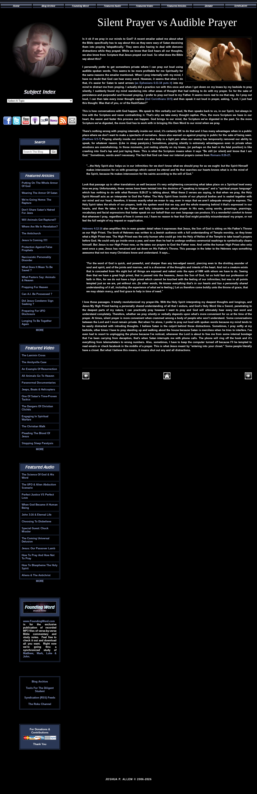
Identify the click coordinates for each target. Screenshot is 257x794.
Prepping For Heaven (35, 287)
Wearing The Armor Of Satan (39, 192)
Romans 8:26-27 (220, 155)
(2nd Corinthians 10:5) (159, 99)
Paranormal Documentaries (39, 382)
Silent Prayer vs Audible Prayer (167, 22)
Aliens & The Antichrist (36, 575)
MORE (40, 330)
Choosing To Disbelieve (36, 521)
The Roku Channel (39, 704)
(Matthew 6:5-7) (91, 139)
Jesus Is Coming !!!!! (34, 240)
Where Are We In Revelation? (40, 226)
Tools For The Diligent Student (40, 689)
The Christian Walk (33, 426)
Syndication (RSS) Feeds (39, 697)
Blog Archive (40, 681)
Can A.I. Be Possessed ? (37, 293)
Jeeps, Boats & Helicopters (38, 389)
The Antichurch (31, 233)
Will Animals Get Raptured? (39, 219)
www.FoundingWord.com (39, 621)
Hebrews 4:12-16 (92, 228)
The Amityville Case (34, 362)
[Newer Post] (85, 378)
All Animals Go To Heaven (38, 375)
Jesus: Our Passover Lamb (38, 548)
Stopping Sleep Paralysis (37, 443)
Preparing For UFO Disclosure (33, 312)
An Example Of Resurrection (39, 369)
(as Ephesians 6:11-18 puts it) (153, 82)
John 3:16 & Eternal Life (36, 514)
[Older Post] (248, 378)
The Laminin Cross (33, 355)
